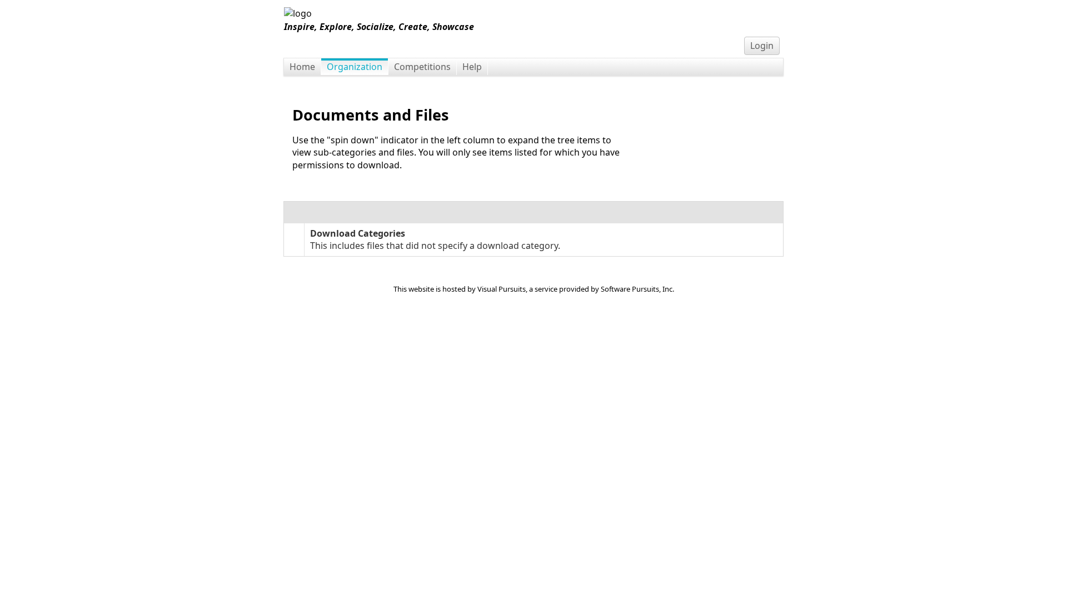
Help (472, 67)
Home (302, 67)
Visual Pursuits (501, 289)
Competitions (422, 67)
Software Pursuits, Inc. (637, 289)
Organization (354, 67)
